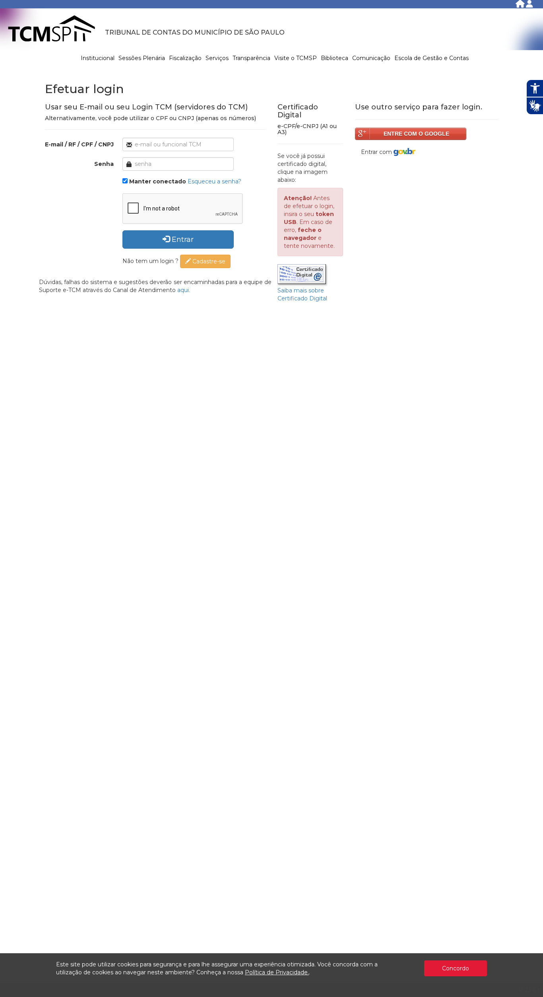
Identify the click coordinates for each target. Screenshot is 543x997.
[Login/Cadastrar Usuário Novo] (529, 5)
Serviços (217, 58)
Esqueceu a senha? (214, 181)
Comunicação (371, 58)
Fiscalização (185, 58)
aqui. (183, 290)
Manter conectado (157, 181)
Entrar (182, 239)
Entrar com (377, 152)
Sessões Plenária (141, 58)
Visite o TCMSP (295, 58)
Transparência (251, 58)
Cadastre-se (208, 261)
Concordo (455, 968)
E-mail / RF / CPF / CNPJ (79, 144)
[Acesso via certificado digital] (302, 274)
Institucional (97, 58)
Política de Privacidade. (277, 972)
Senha (104, 163)
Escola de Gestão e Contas (431, 58)
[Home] (521, 5)
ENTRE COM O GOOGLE (416, 133)
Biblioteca (334, 58)
